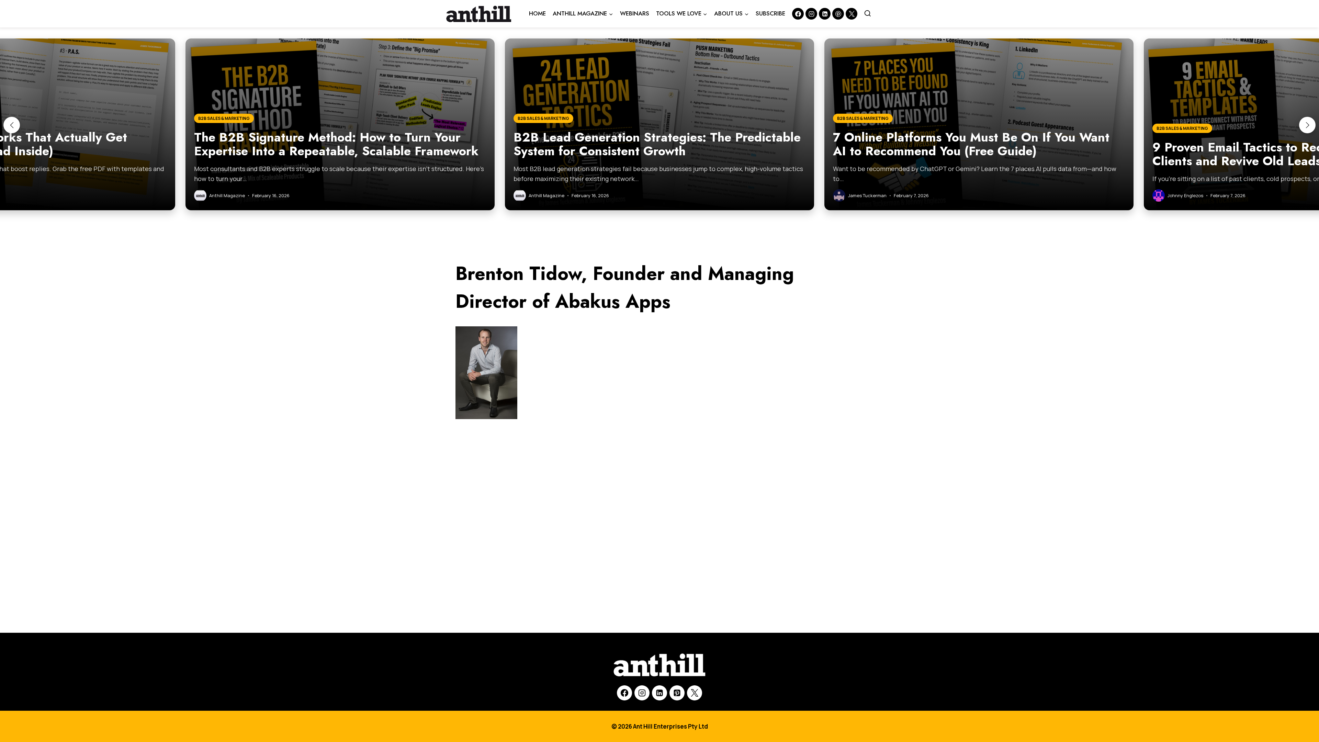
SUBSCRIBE (770, 13)
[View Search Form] (868, 14)
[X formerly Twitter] (851, 14)
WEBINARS (634, 13)
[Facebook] (798, 14)
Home (537, 13)
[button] (11, 125)
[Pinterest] (838, 14)
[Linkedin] (825, 14)
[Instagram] (811, 14)
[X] (694, 692)
